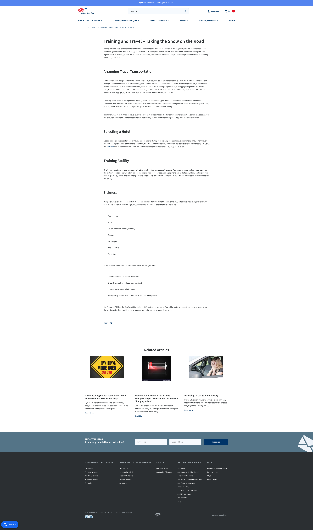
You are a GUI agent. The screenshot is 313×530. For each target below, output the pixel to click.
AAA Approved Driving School (188, 472)
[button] (213, 11)
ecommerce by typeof (220, 515)
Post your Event (162, 468)
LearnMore (89, 468)
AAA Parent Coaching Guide (187, 490)
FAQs (209, 476)
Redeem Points (212, 472)
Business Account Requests (217, 468)
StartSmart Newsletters (186, 483)
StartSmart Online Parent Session (190, 479)
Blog (93, 27)
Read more (89, 413)
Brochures (181, 468)
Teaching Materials (91, 476)
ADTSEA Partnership (185, 494)
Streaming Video (183, 498)
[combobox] (158, 11)
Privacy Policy (212, 479)
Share (106, 323)
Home (87, 27)
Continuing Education (164, 472)
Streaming (88, 483)
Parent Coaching (183, 487)
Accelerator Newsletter (186, 476)
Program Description (92, 472)
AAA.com (110, 146)
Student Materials (91, 479)
